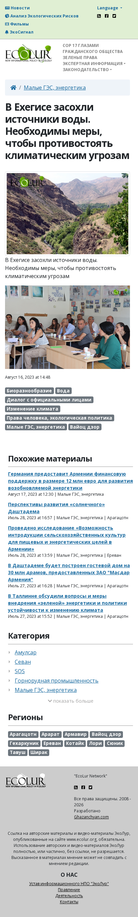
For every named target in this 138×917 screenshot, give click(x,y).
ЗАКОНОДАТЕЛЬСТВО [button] (86, 69)
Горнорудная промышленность (56, 680)
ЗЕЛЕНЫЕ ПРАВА (80, 57)
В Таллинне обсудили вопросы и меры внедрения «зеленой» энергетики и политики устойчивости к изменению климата (67, 603)
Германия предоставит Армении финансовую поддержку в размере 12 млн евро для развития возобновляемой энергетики (70, 481)
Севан (23, 661)
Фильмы (19, 24)
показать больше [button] (72, 701)
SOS (20, 671)
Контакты (69, 902)
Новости (20, 8)
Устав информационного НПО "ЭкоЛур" (69, 883)
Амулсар (26, 652)
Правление (69, 890)
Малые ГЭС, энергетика (55, 87)
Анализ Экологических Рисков (44, 16)
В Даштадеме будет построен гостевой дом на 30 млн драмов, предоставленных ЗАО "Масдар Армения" (69, 572)
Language (108, 8)
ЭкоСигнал (21, 32)
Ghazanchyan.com (91, 817)
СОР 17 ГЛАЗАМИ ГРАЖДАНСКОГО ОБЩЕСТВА (93, 48)
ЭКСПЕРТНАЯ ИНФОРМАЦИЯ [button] (93, 63)
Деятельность (69, 896)
